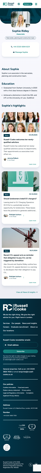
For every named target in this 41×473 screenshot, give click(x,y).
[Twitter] (30, 465)
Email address (13, 345)
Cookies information (9, 387)
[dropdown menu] (23, 215)
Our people (16, 323)
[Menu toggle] (36, 4)
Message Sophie (21, 52)
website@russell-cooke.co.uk (14, 359)
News (7, 135)
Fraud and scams (23, 387)
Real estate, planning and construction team (20, 38)
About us (34, 327)
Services (6, 323)
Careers (6, 327)
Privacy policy (26, 390)
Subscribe (20, 351)
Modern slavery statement (11, 390)
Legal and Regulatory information (13, 393)
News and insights (29, 323)
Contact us (27, 4)
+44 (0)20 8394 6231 (21, 47)
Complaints (29, 393)
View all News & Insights (25, 292)
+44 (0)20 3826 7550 (10, 415)
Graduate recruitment (19, 327)
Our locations (8, 331)
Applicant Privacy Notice (11, 395)
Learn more (32, 164)
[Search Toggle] (18, 4)
